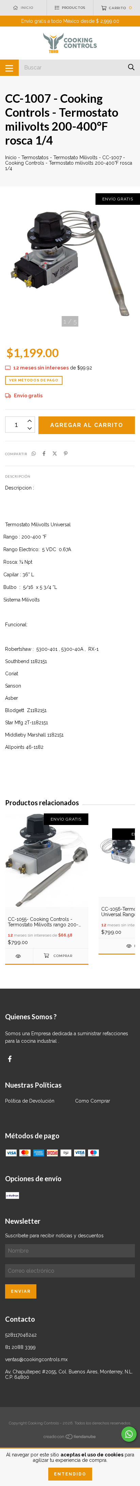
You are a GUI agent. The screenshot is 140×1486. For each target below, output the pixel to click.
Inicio (11, 157)
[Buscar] (131, 67)
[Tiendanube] (70, 1438)
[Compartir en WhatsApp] (33, 453)
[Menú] (9, 68)
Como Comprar (92, 1101)
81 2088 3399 (20, 1347)
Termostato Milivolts (75, 157)
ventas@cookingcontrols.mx (36, 1359)
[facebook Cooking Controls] (10, 1059)
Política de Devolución (29, 1101)
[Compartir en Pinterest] (65, 453)
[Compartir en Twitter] (55, 453)
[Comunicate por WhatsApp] (129, 1434)
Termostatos (35, 157)
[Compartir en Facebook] (44, 453)
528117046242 (21, 1335)
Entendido (70, 1474)
